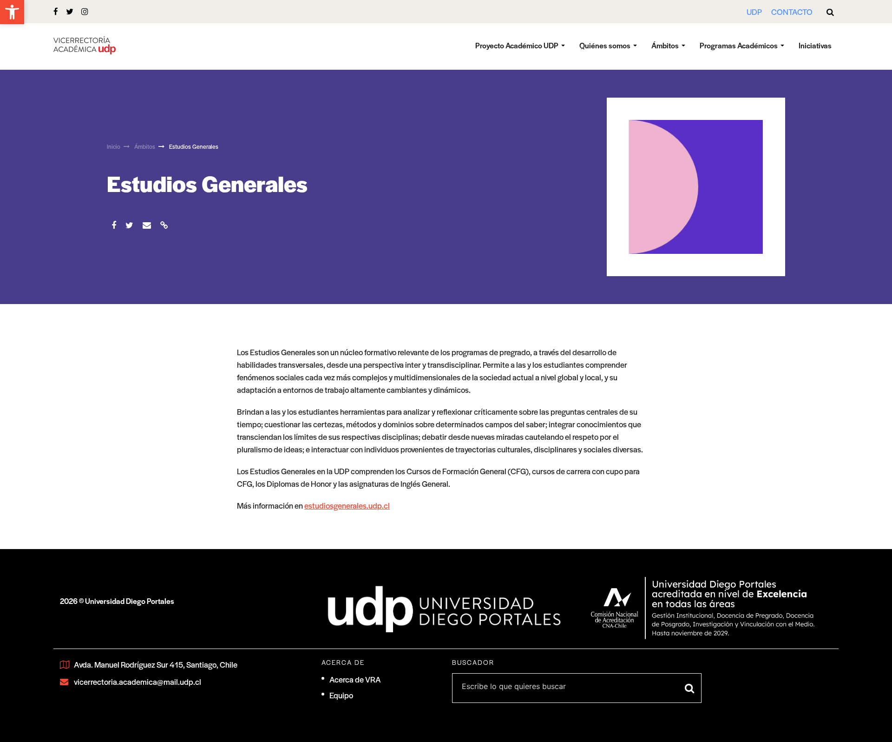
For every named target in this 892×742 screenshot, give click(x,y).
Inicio (113, 146)
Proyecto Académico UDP (516, 45)
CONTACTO (792, 11)
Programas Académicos (739, 45)
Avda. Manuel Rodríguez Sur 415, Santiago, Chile (155, 664)
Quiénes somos (604, 45)
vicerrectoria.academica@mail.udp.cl (137, 681)
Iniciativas (815, 45)
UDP (754, 11)
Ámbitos (665, 45)
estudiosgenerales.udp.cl (347, 505)
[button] (12, 12)
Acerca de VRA (355, 679)
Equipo (341, 695)
